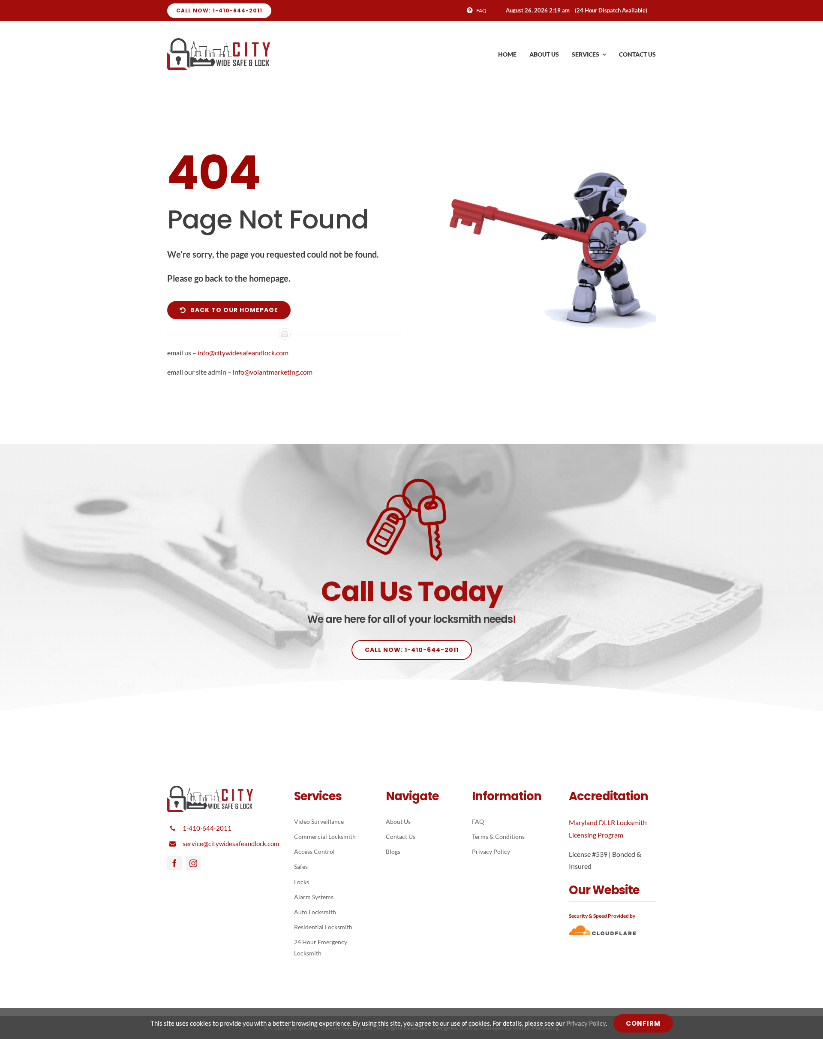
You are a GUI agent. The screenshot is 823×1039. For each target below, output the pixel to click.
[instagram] (193, 863)
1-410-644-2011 (207, 828)
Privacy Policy (586, 1023)
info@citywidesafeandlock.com (243, 352)
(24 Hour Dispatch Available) (611, 10)
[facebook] (174, 863)
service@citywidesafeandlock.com (231, 843)
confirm (643, 1023)
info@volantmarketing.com (272, 372)
